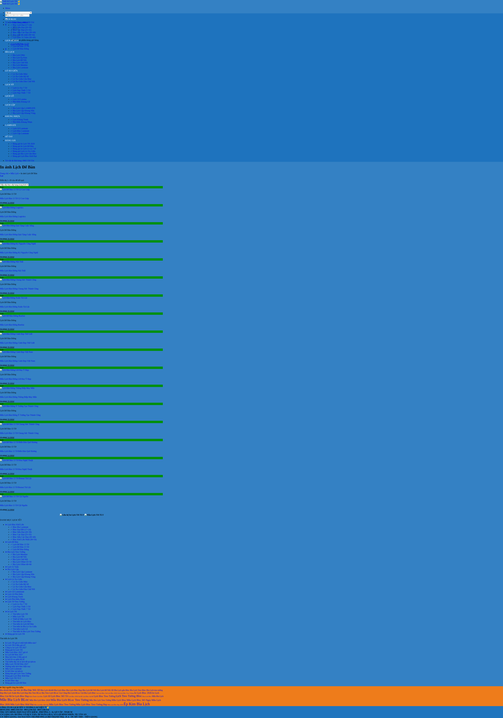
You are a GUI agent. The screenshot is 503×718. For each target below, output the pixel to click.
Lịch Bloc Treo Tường (104, 696)
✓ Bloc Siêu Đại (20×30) (21, 27)
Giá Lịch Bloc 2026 (111, 693)
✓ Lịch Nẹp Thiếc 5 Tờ (20, 90)
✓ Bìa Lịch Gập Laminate (21, 572)
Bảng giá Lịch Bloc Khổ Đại (17, 676)
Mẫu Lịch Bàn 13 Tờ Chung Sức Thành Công (19, 433)
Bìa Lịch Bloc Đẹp (74, 690)
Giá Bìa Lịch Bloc (88, 693)
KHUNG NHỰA (12, 116)
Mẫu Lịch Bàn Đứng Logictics (13, 216)
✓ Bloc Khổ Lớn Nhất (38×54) (23, 539)
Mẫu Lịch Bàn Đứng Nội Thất (12, 271)
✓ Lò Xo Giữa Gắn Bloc (20, 79)
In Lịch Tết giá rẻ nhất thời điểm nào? (20, 643)
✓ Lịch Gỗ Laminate (19, 128)
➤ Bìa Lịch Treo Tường (15, 552)
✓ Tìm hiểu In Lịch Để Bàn (22, 624)
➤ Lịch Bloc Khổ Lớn (14, 524)
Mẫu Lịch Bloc (119, 700)
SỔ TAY (9, 136)
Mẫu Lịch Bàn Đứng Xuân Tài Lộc (15, 307)
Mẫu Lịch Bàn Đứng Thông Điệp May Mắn (18, 397)
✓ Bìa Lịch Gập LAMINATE (22, 108)
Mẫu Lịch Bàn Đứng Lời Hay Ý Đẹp (15, 379)
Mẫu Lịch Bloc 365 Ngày (139, 700)
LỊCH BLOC (11, 19)
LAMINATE (10, 125)
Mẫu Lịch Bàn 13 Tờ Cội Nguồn (13, 505)
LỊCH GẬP (10, 105)
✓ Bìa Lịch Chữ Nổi (19, 62)
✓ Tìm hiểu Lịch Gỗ (19, 629)
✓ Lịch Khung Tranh (19, 119)
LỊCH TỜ (9, 84)
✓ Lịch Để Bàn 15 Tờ (19, 46)
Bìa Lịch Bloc (60, 690)
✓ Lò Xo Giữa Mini (18, 74)
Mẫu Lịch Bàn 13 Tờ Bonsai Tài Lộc (15, 487)
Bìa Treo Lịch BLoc (50, 693)
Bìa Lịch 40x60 (47, 690)
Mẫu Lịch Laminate (13, 669)
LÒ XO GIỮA (11, 71)
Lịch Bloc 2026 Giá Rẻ (75, 696)
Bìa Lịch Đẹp (22, 693)
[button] (7, 8)
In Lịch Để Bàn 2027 (14, 655)
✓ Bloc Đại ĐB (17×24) (20, 529)
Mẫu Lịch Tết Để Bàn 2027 (16, 664)
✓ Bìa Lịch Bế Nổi (18, 60)
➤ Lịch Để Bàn (11, 542)
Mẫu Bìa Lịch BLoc (14, 700)
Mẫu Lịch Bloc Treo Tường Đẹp (91, 704)
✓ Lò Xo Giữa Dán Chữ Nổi (22, 81)
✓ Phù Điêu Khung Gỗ (20, 102)
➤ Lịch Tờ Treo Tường (15, 602)
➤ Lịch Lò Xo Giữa (13, 579)
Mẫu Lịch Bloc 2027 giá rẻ (16, 652)
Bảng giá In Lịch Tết (14, 650)
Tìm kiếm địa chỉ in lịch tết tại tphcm (20, 662)
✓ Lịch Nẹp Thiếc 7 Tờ (20, 93)
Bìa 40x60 (4, 690)
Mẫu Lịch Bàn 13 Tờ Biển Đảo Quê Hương (18, 451)
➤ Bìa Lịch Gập (12, 569)
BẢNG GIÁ (10, 140)
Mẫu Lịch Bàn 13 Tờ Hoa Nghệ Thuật (16, 469)
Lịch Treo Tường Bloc (129, 696)
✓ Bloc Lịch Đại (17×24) (21, 25)
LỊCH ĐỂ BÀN (12, 40)
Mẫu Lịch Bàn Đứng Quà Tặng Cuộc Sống (18, 234)
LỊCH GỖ (9, 96)
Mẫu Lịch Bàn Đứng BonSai (12, 325)
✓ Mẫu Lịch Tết (17, 616)
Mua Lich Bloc (146, 696)
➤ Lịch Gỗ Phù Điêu (14, 594)
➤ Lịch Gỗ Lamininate (14, 592)
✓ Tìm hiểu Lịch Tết (19, 614)
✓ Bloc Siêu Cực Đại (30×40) (23, 32)
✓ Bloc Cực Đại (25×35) (20, 30)
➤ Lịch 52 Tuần (12, 567)
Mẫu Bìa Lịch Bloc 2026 (39, 700)
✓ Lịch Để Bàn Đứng (19, 49)
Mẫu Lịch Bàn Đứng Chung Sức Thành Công (19, 289)
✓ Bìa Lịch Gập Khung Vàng (22, 113)
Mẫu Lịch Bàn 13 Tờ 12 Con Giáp (14, 198)
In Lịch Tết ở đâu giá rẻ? (15, 645)
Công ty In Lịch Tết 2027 (15, 647)
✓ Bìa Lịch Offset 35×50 (20, 562)
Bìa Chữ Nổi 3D (16, 690)
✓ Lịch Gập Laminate (19, 133)
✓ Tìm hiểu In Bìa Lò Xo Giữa (23, 626)
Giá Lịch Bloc (100, 693)
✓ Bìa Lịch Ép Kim (18, 58)
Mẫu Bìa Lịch (157, 696)
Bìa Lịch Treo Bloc (138, 690)
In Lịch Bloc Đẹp (20, 696)
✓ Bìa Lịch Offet (17, 55)
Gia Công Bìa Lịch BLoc (69, 693)
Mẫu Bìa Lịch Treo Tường (100, 700)
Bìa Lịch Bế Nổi (89, 690)
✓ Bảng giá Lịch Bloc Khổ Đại (23, 156)
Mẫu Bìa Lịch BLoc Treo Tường (70, 700)
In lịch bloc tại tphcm (14, 671)
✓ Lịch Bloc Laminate (19, 131)
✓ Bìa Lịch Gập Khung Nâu (22, 111)
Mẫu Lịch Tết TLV (13, 678)
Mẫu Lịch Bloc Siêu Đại (41, 704)
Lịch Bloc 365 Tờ (59, 696)
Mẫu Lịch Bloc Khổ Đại (22, 704)
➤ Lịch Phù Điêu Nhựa (15, 599)
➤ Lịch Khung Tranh (14, 597)
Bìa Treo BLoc (35, 693)
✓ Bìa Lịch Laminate (19, 67)
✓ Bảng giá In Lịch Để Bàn (22, 146)
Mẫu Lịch (14, 173)
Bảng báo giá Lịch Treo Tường (18, 673)
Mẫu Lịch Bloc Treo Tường (62, 704)
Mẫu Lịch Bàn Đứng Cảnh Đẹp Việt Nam (17, 361)
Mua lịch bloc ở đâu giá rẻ (16, 657)
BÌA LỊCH (9, 52)
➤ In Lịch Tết (11, 611)
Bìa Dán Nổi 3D (32, 690)
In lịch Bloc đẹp (11, 680)
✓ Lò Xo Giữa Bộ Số (19, 76)
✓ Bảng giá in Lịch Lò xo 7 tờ (23, 149)
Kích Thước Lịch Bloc (36, 696)
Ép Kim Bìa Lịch (137, 704)
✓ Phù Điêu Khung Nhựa (21, 122)
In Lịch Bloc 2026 (143, 693)
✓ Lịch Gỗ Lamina (18, 99)
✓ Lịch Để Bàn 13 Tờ (19, 44)
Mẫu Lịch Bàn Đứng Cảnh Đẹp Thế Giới (17, 343)
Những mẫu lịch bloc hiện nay (17, 666)
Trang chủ (4, 173)
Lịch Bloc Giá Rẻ (88, 696)
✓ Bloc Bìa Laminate (19, 22)
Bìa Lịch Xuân (10, 693)
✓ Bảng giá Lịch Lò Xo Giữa (22, 151)
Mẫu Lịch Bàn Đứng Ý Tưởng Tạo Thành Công (20, 415)
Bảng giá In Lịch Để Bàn (15, 683)
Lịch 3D (46, 696)
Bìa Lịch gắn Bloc (121, 690)
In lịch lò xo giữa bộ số (14, 659)
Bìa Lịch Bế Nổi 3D (105, 690)
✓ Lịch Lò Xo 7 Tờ (18, 88)
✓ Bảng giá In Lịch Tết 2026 (22, 144)
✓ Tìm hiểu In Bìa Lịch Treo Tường (25, 631)
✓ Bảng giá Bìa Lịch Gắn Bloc (23, 154)
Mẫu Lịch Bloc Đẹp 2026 (115, 704)
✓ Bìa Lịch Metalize (19, 65)
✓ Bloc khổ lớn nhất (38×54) (22, 35)
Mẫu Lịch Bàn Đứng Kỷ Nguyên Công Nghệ (19, 252)
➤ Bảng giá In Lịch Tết (15, 634)
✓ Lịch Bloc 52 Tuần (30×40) (22, 37)
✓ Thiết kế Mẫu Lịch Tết (20, 619)
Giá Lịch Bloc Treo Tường (126, 693)
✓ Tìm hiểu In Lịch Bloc (20, 621)
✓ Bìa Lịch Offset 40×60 (20, 564)
